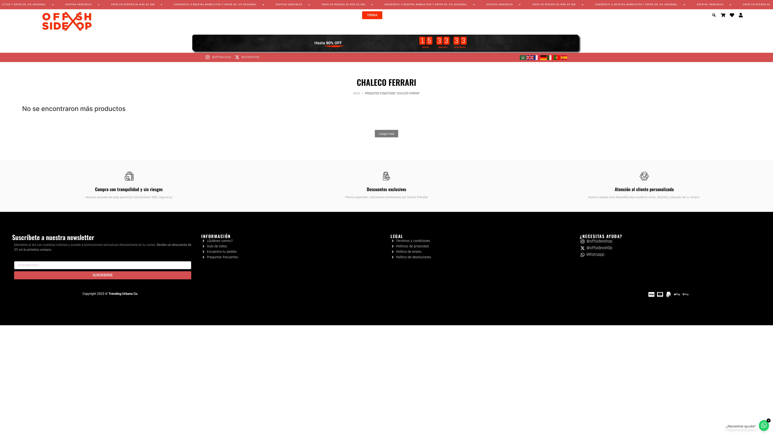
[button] (714, 15)
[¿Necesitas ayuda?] (764, 425)
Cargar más (386, 133)
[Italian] (550, 57)
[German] (543, 57)
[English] (530, 57)
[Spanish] (564, 57)
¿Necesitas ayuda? (741, 426)
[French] (536, 57)
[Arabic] (523, 57)
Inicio (356, 93)
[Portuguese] (557, 57)
